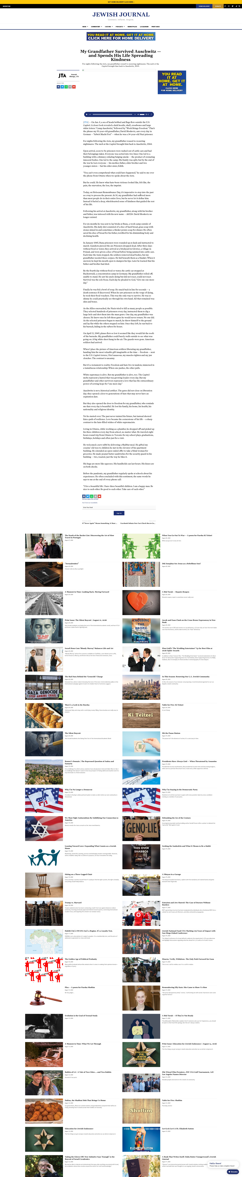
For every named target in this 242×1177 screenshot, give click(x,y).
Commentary (95, 27)
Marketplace (132, 27)
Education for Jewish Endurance (79, 1129)
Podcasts (119, 27)
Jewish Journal (121, 14)
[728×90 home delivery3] (121, 36)
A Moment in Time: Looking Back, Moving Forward (87, 592)
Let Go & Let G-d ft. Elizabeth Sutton (178, 1129)
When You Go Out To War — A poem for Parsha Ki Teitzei (187, 535)
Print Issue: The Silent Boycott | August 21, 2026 (86, 620)
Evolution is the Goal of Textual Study (81, 1016)
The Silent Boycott (73, 733)
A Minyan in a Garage (171, 874)
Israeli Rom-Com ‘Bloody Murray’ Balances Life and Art (89, 648)
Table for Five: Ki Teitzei (172, 705)
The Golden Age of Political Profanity (81, 959)
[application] (119, 114)
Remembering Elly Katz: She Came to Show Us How (184, 987)
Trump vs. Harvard (73, 903)
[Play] (87, 114)
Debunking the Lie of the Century (176, 818)
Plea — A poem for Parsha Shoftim (80, 987)
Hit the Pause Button (171, 733)
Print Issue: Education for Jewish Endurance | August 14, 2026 (189, 1044)
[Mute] (138, 114)
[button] (58, 87)
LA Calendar (144, 27)
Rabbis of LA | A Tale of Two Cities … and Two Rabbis (88, 1072)
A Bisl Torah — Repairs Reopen (175, 592)
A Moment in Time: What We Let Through (83, 1044)
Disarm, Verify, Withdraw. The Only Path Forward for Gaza (188, 959)
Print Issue (156, 27)
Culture (108, 27)
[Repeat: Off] (151, 114)
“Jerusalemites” (72, 564)
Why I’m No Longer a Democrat (78, 790)
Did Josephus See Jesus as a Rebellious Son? (181, 564)
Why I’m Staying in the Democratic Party (180, 790)
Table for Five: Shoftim (172, 1100)
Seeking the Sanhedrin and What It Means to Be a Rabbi (186, 846)
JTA (86, 122)
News (84, 27)
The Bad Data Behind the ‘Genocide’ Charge (84, 677)
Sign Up (119, 513)
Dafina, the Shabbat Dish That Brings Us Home (85, 1100)
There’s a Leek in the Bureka (77, 705)
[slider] (142, 114)
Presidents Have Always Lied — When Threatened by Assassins (189, 761)
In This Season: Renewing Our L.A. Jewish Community (185, 677)
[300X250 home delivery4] (172, 82)
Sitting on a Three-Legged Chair (78, 874)
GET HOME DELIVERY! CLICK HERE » (121, 2)
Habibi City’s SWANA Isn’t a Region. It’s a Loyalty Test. (89, 931)
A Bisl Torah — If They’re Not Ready (177, 1016)
